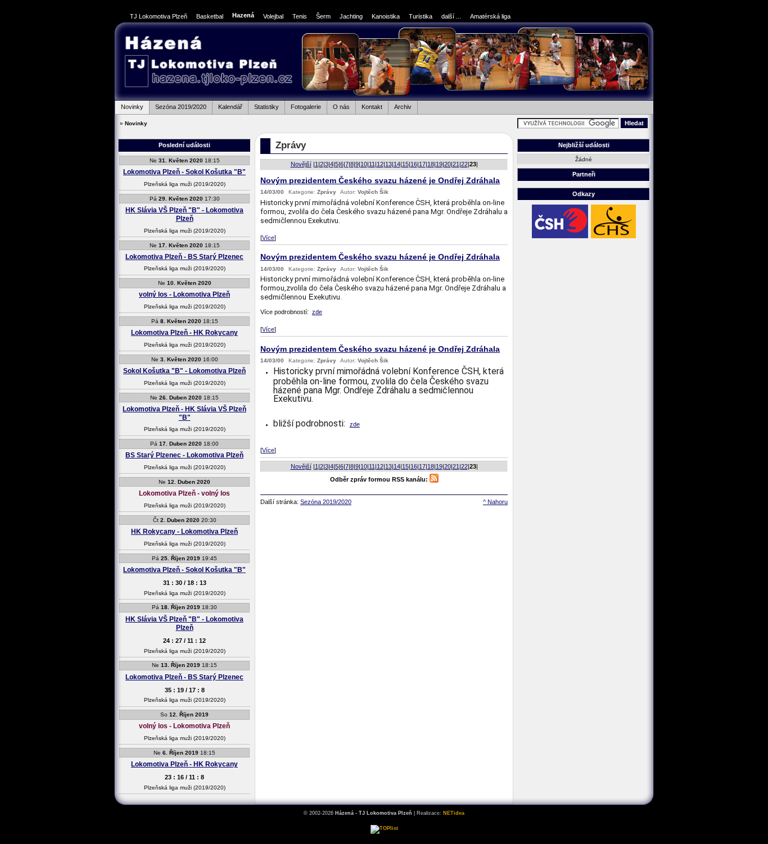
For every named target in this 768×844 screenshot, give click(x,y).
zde (317, 311)
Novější (301, 164)
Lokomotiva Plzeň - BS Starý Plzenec (184, 256)
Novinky (129, 105)
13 (388, 164)
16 (413, 164)
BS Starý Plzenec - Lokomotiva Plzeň (184, 455)
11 (372, 164)
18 (430, 164)
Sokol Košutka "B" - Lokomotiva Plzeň (184, 370)
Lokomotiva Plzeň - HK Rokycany (184, 332)
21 (456, 164)
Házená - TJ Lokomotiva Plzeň (208, 62)
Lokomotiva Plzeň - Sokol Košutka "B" (184, 172)
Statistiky (263, 105)
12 (380, 164)
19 (439, 164)
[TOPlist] (384, 828)
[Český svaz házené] (560, 237)
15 (405, 164)
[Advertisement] (693, 191)
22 (464, 164)
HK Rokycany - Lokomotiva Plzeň (184, 531)
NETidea (453, 813)
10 (363, 164)
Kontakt (368, 105)
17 (422, 164)
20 (447, 164)
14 (397, 164)
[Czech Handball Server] (613, 237)
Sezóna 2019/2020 (177, 105)
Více (268, 237)
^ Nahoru (495, 501)
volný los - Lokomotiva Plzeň (184, 294)
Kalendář (227, 105)
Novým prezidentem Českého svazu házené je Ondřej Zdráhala (380, 180)
